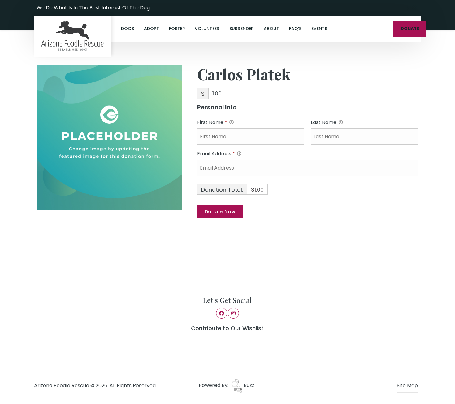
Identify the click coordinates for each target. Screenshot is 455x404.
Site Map (407, 385)
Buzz (248, 385)
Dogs (127, 28)
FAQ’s (295, 28)
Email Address (216, 153)
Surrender (241, 28)
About (271, 28)
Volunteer (207, 28)
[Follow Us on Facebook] (406, 8)
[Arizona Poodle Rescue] (73, 36)
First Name (212, 122)
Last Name (324, 122)
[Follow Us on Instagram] (414, 8)
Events (319, 28)
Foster (177, 28)
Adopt (151, 28)
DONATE (410, 29)
